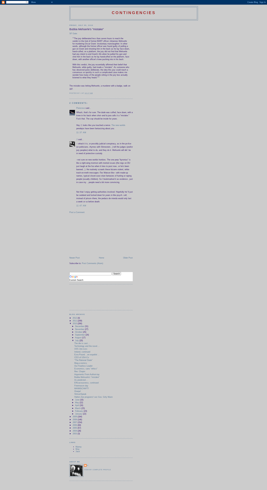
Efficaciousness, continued (86, 383)
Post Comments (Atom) (92, 263)
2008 (75, 419)
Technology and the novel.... (87, 346)
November (80, 329)
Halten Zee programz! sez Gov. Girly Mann (93, 397)
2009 (75, 416)
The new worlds (118, 125)
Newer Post (74, 258)
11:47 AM (81, 205)
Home (101, 258)
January (79, 414)
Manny (79, 447)
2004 (75, 431)
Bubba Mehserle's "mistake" (87, 377)
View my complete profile (97, 470)
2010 (75, 323)
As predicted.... (81, 380)
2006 (75, 425)
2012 (75, 318)
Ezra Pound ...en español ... (87, 354)
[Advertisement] (92, 234)
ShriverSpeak (80, 394)
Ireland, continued (82, 352)
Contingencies (134, 12)
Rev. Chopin (79, 371)
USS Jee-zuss (80, 349)
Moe (77, 449)
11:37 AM (81, 132)
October (79, 332)
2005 (75, 428)
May (77, 402)
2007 (75, 422)
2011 (75, 321)
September (80, 335)
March (78, 408)
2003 (75, 433)
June (77, 400)
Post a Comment (77, 212)
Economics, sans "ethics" (85, 369)
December (80, 326)
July (77, 340)
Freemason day (81, 386)
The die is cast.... (82, 343)
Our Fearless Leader (83, 366)
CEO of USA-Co (81, 357)
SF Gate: (73, 33)
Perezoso (80, 108)
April (77, 405)
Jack (78, 451)
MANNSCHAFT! (81, 388)
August (78, 337)
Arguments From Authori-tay (87, 374)
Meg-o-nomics (80, 363)
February (79, 411)
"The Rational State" (83, 360)
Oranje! (77, 391)
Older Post (128, 258)
